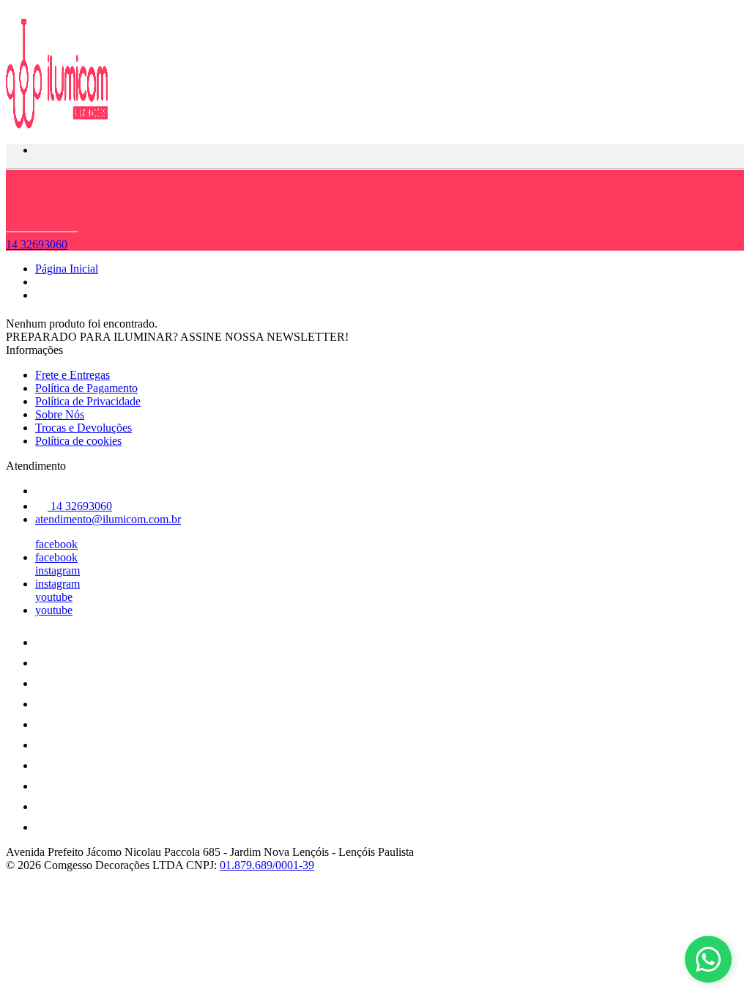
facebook (56, 544)
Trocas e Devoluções (83, 427)
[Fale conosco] (708, 959)
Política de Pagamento (86, 388)
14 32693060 (36, 244)
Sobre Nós (59, 414)
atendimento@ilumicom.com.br (108, 519)
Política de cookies (78, 441)
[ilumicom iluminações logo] (61, 125)
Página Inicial (66, 268)
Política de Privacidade (88, 401)
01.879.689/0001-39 (267, 865)
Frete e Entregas (72, 375)
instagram (57, 570)
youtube (54, 597)
